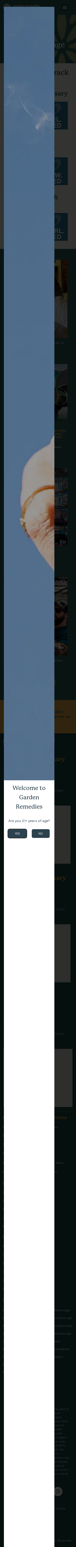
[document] (38, 773)
